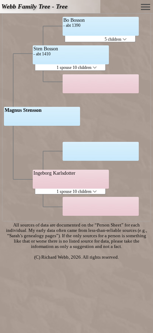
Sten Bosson (45, 48)
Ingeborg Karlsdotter (54, 173)
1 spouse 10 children (75, 67)
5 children (113, 39)
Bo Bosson (74, 20)
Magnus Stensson (23, 110)
